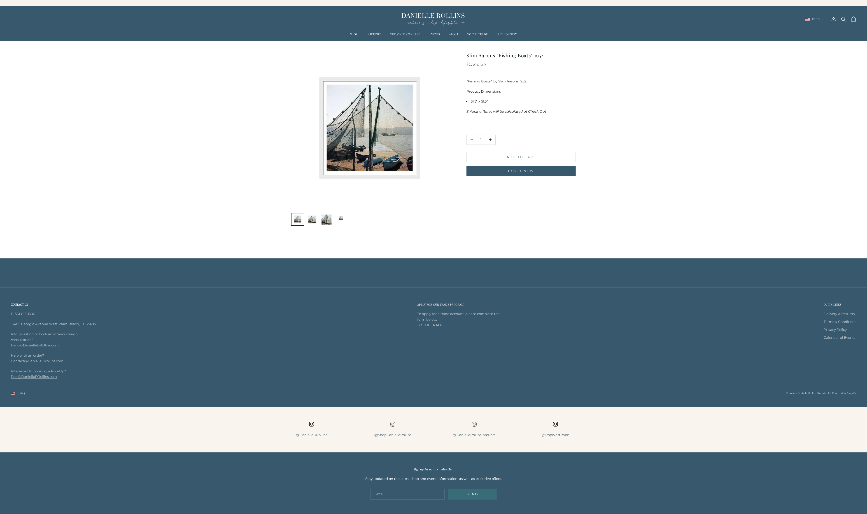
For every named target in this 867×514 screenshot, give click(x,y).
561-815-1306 (25, 314)
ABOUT (453, 34)
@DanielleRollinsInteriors (474, 435)
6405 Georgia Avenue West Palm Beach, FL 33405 (53, 324)
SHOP (354, 34)
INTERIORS (374, 34)
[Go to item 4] (341, 218)
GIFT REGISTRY (507, 34)
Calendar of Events (839, 337)
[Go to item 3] (326, 219)
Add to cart (521, 157)
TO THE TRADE (477, 34)
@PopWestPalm (555, 435)
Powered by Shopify (844, 393)
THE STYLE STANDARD (405, 34)
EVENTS (435, 34)
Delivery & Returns (839, 314)
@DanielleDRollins (311, 435)
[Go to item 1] (297, 219)
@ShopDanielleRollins (392, 435)
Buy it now (521, 171)
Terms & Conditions (840, 322)
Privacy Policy (835, 329)
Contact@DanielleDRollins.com (37, 361)
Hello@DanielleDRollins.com (35, 345)
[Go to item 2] (312, 219)
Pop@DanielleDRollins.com (34, 376)
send (472, 494)
